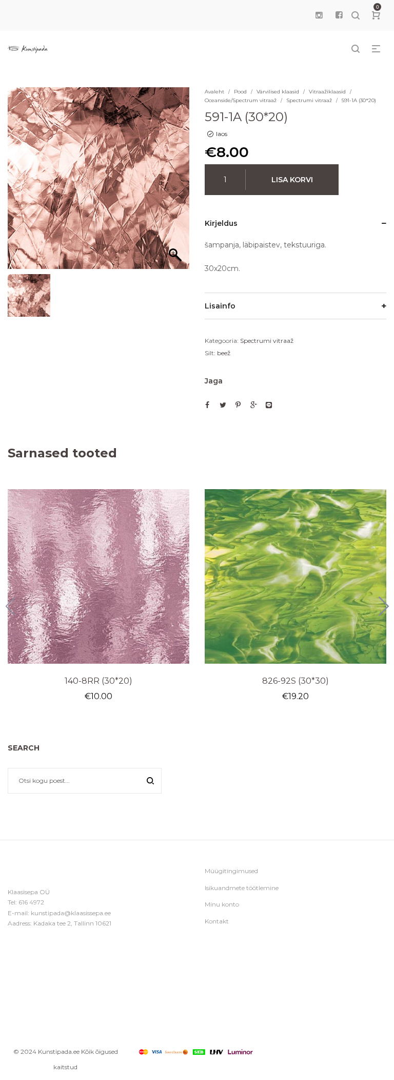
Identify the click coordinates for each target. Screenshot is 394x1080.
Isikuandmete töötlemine (242, 888)
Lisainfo (220, 306)
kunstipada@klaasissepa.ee (71, 913)
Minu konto (222, 904)
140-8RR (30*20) (98, 681)
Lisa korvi (292, 179)
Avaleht (214, 91)
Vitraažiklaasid (327, 91)
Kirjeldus (221, 223)
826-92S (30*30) (295, 681)
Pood (240, 91)
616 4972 (31, 902)
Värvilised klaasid (278, 91)
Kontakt (217, 921)
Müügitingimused (231, 871)
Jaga (214, 380)
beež (223, 353)
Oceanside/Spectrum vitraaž (241, 100)
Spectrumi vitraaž (309, 100)
